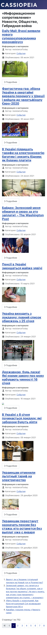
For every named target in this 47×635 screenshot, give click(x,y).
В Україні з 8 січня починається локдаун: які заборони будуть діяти (22, 418)
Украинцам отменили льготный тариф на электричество (18, 476)
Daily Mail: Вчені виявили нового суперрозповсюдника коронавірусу (21, 36)
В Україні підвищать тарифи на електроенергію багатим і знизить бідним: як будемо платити (23, 154)
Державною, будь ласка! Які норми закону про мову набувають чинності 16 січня (23, 377)
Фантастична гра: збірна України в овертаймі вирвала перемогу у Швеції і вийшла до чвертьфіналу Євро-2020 (23, 96)
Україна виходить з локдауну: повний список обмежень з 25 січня (21, 317)
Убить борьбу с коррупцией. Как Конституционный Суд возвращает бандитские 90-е (23, 603)
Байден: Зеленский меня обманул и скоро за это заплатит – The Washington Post (23, 213)
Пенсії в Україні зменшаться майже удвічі (22, 266)
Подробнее (11, 82)
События (21, 53)
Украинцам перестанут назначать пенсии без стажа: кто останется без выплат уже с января (22, 526)
